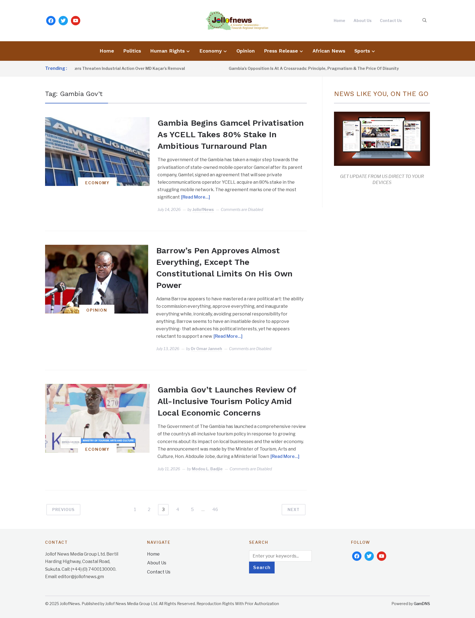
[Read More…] (195, 197)
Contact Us (391, 20)
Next (294, 509)
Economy (210, 51)
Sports (362, 51)
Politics (132, 51)
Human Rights (167, 51)
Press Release (281, 51)
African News (329, 51)
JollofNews (203, 209)
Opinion (245, 51)
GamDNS (422, 603)
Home (339, 20)
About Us (363, 20)
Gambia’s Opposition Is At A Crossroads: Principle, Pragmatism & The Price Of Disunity (302, 68)
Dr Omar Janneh (206, 348)
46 (215, 509)
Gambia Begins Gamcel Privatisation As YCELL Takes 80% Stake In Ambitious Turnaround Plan (231, 134)
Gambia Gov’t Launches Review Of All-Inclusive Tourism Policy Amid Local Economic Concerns (227, 401)
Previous (63, 509)
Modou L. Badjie (207, 468)
